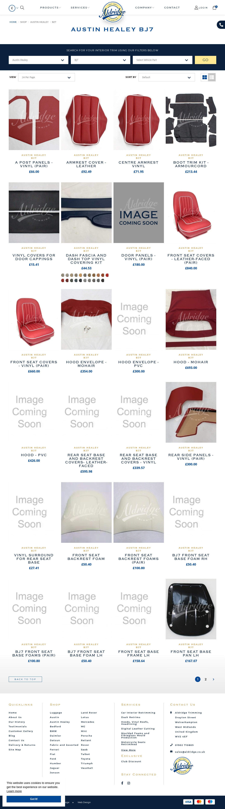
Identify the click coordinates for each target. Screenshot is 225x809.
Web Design (84, 802)
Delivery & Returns (22, 745)
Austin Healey (39, 22)
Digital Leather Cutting (138, 728)
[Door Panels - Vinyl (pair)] (138, 212)
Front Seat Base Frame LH (138, 653)
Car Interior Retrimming (138, 712)
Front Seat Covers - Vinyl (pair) (33, 364)
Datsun (55, 740)
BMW (53, 731)
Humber (55, 763)
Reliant (86, 740)
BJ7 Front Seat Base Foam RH (191, 557)
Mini (84, 731)
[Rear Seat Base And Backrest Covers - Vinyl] (138, 412)
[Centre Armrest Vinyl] (138, 119)
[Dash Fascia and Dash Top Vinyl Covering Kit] (86, 212)
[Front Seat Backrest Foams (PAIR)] (138, 512)
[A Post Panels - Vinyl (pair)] (34, 119)
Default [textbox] (146, 77)
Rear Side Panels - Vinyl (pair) (191, 457)
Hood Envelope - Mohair (86, 364)
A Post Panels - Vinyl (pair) (34, 164)
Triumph (87, 763)
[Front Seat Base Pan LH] (191, 609)
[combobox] (12, 8)
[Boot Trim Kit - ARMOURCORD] (191, 119)
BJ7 (54, 22)
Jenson (55, 772)
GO (206, 60)
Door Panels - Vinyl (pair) (138, 257)
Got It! (34, 799)
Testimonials (18, 726)
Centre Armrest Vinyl (139, 164)
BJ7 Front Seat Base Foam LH (86, 653)
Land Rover (89, 712)
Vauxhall (87, 768)
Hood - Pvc (34, 455)
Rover (85, 745)
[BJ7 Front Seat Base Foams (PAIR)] (34, 609)
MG (83, 726)
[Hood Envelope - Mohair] (86, 319)
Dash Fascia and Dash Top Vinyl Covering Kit (86, 259)
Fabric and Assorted (64, 745)
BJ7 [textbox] (76, 59)
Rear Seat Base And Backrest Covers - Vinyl (138, 458)
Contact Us (16, 740)
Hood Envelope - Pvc (138, 364)
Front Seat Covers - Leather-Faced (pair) (191, 259)
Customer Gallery (21, 731)
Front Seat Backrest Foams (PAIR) (138, 558)
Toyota (85, 758)
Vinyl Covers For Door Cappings (34, 257)
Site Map (15, 749)
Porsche (86, 735)
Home (13, 22)
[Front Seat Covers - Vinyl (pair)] (34, 319)
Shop (23, 22)
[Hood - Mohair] (191, 319)
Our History (17, 722)
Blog (12, 735)
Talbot (85, 754)
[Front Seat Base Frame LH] (138, 609)
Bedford (55, 726)
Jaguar (54, 768)
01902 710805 (184, 745)
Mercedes (87, 722)
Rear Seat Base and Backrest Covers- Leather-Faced (86, 460)
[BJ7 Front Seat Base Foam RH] (191, 512)
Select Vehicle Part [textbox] (147, 59)
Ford (53, 758)
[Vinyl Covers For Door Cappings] (34, 212)
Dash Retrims (131, 717)
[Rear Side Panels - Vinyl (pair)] (191, 412)
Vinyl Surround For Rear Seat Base (34, 558)
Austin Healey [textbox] (20, 59)
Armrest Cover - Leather (86, 164)
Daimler (55, 735)
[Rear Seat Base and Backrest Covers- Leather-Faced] (86, 412)
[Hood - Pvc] (34, 412)
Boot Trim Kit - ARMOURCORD (191, 164)
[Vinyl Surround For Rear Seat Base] (34, 512)
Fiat (53, 754)
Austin (54, 717)
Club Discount (131, 761)
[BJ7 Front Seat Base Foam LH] (86, 609)
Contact (172, 7)
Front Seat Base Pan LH (191, 653)
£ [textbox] (12, 8)
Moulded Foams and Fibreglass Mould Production (135, 735)
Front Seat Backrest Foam (86, 557)
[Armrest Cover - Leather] (86, 119)
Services (79, 7)
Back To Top (25, 679)
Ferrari (54, 749)
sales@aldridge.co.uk (190, 752)
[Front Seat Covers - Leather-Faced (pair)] (191, 212)
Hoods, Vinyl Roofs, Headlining (135, 723)
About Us (15, 717)
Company (143, 7)
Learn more (14, 791)
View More (128, 750)
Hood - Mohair (191, 362)
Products (49, 7)
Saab (84, 749)
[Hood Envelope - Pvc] (138, 319)
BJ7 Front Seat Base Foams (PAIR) (34, 653)
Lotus (85, 717)
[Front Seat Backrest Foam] (86, 512)
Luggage (56, 712)
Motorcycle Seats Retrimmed (133, 743)
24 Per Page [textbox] (28, 77)
